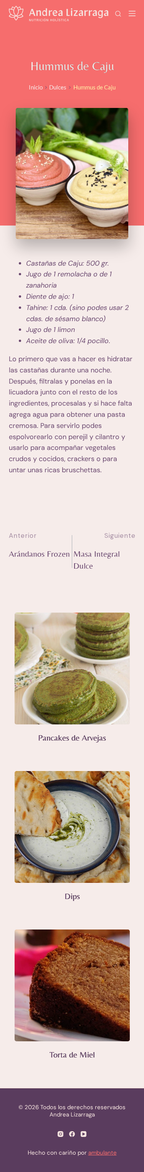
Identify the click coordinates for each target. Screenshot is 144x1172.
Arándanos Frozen (39, 554)
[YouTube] (83, 1134)
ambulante (102, 1153)
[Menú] (132, 13)
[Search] (118, 14)
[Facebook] (72, 1134)
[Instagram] (60, 1134)
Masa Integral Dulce (96, 560)
